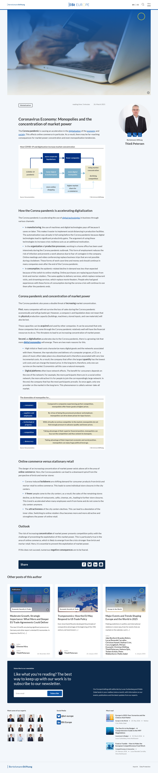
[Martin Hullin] (21, 728)
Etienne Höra (22, 646)
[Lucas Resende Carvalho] (31, 728)
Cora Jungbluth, (112, 645)
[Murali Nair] (21, 718)
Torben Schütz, (112, 651)
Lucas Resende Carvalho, (116, 640)
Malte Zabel (122, 654)
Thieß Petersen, (113, 649)
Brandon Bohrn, (124, 638)
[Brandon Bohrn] (40, 737)
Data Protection (145, 766)
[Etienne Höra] (31, 737)
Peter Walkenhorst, (114, 652)
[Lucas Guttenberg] (40, 728)
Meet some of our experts (16, 711)
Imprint (135, 766)
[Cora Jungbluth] (21, 737)
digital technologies (71, 217)
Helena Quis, (125, 649)
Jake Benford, (111, 638)
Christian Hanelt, (113, 642)
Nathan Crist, (126, 642)
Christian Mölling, (121, 647)
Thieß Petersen (134, 143)
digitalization (75, 131)
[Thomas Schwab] (11, 718)
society (21, 134)
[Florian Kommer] (11, 737)
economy (91, 131)
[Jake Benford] (11, 728)
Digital (28, 370)
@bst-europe (59, 716)
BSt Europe (59, 722)
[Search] (143, 4)
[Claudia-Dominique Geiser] (40, 718)
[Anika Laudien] (31, 718)
